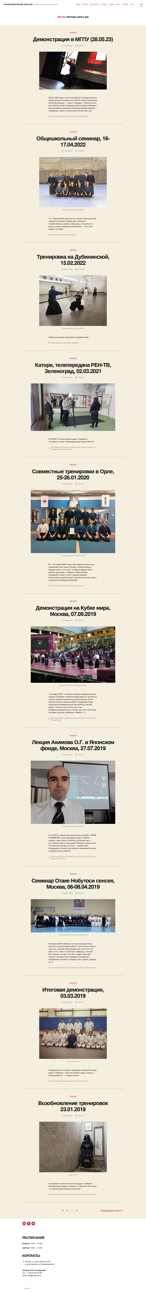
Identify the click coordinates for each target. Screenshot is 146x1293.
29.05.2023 (81, 46)
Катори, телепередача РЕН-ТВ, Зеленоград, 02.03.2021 (73, 368)
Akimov (70, 46)
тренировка (74, 343)
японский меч (68, 449)
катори (66, 116)
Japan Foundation (56, 856)
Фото (132, 4)
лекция (93, 856)
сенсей (93, 968)
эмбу (86, 116)
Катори (67, 586)
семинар (73, 235)
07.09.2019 (81, 620)
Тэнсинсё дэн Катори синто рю (18, 4)
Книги (118, 4)
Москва (82, 116)
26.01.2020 (81, 484)
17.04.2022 (81, 151)
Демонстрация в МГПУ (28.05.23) (73, 39)
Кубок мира (93, 718)
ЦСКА (95, 1194)
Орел (82, 586)
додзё (66, 1081)
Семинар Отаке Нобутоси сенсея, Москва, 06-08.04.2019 (73, 883)
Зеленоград (71, 447)
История (85, 4)
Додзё (78, 4)
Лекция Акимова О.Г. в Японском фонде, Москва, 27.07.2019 (73, 745)
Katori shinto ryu (59, 447)
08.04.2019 (81, 893)
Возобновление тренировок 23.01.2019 (73, 1106)
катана (78, 447)
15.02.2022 (81, 269)
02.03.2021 (81, 377)
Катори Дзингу (94, 4)
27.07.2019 (81, 755)
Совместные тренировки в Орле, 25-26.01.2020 (73, 474)
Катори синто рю (74, 116)
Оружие (111, 4)
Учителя (104, 4)
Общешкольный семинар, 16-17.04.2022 (73, 141)
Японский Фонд (60, 858)
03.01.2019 (81, 1116)
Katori (52, 116)
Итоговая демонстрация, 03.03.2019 (73, 992)
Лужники (53, 720)
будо (66, 447)
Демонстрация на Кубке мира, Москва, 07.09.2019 (73, 611)
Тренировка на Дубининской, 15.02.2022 (73, 259)
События (125, 4)
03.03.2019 (81, 1002)
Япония (61, 449)
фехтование (54, 449)
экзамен (86, 1081)
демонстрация (59, 116)
